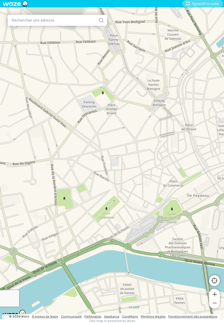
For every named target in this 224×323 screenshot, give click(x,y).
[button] (214, 294)
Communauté (71, 316)
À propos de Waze (45, 316)
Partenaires (92, 316)
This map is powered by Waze (112, 321)
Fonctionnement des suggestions (192, 316)
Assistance (111, 316)
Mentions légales (153, 316)
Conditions (130, 316)
